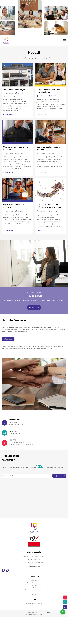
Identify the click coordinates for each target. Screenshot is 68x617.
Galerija (34, 585)
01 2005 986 (18, 422)
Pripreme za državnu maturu (34, 590)
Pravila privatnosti (34, 566)
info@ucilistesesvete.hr (20, 433)
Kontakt (34, 594)
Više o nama (8, 339)
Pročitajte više (8, 114)
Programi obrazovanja (34, 583)
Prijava (31, 307)
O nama (34, 580)
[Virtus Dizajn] (34, 614)
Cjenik (34, 587)
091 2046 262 (18, 424)
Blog (34, 592)
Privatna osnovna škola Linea (34, 603)
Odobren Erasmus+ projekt (14, 89)
